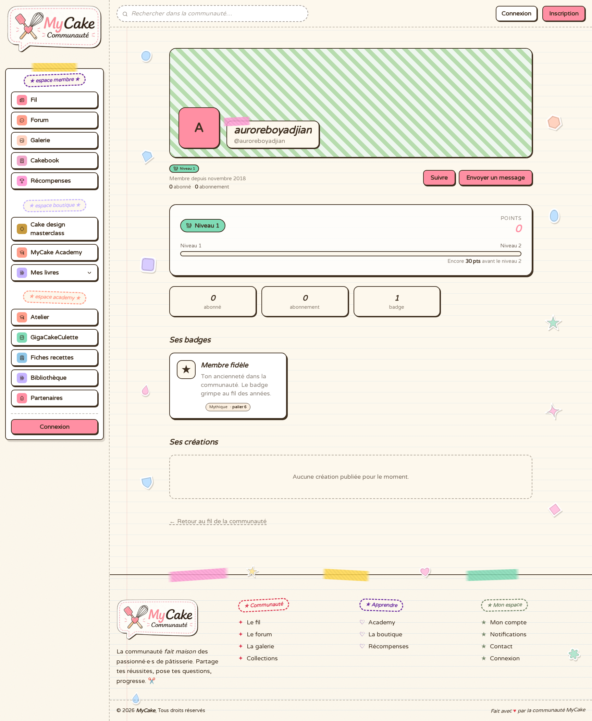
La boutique (385, 634)
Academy (381, 622)
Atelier (39, 317)
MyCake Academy (56, 252)
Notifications (508, 634)
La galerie (260, 646)
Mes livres (44, 272)
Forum (39, 120)
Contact (501, 646)
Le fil (253, 622)
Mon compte (508, 622)
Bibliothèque (48, 377)
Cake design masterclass (47, 229)
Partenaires (46, 398)
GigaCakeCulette (54, 337)
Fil (33, 99)
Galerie (40, 140)
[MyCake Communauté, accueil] (54, 29)
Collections (262, 658)
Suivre (439, 177)
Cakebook (44, 160)
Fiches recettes (52, 357)
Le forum (259, 634)
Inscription (564, 13)
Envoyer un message (495, 177)
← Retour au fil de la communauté (218, 521)
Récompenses (50, 180)
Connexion (55, 426)
